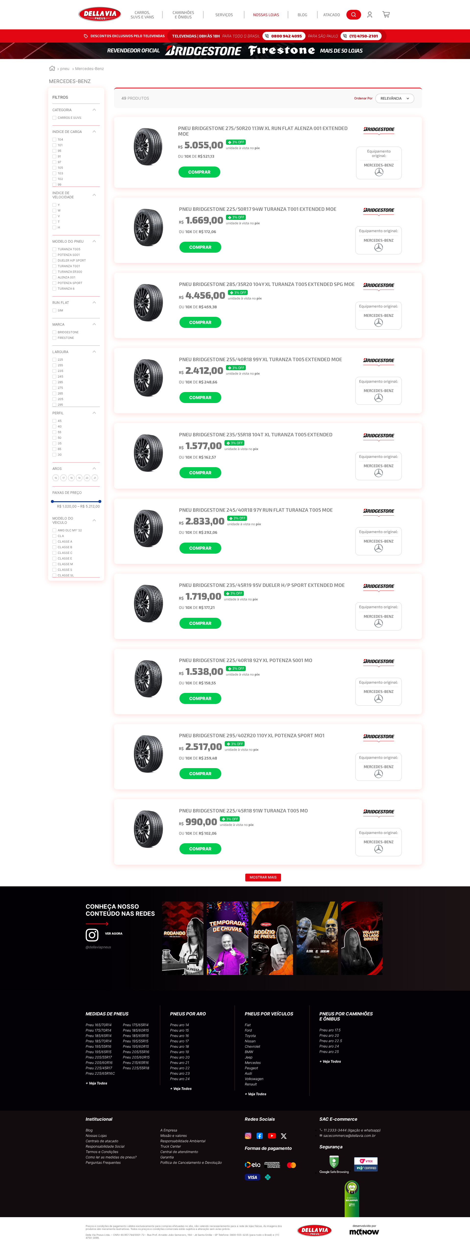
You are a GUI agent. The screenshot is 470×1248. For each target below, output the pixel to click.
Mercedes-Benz (89, 68)
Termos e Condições (102, 1152)
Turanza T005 (69, 249)
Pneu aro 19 (179, 1052)
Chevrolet (252, 1046)
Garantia (167, 1157)
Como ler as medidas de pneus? (111, 1157)
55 (59, 432)
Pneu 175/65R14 (136, 1025)
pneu (64, 68)
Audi (248, 1073)
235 (60, 371)
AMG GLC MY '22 (70, 530)
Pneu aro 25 (329, 1051)
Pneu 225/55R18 (136, 1068)
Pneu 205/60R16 (99, 1062)
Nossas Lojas (96, 1135)
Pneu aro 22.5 (330, 1041)
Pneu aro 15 (179, 1030)
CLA (61, 536)
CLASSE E (65, 558)
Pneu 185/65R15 (136, 1036)
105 (60, 167)
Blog (89, 1130)
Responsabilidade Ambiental (182, 1141)
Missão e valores (173, 1135)
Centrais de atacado (102, 1141)
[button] (76, 110)
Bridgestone (68, 332)
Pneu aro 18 (179, 1046)
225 (60, 359)
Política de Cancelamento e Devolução (191, 1162)
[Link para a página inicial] (52, 69)
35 (59, 443)
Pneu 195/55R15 (135, 1041)
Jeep (248, 1057)
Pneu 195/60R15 (136, 1046)
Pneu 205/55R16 (136, 1052)
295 (60, 404)
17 (63, 477)
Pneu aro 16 (179, 1036)
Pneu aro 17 (179, 1041)
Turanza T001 (69, 266)
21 (95, 477)
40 (60, 426)
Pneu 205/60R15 (136, 1057)
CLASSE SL (66, 575)
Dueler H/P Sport (72, 260)
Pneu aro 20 (180, 1057)
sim (60, 310)
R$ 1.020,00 (67, 506)
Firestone (66, 338)
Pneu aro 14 (179, 1025)
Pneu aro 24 (180, 1079)
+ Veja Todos (96, 1083)
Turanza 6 (66, 288)
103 (60, 173)
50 (59, 438)
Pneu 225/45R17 (99, 1068)
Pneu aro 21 (179, 1062)
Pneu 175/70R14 (98, 1030)
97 (59, 162)
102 (60, 179)
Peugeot (251, 1068)
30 (60, 454)
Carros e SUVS (69, 117)
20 (87, 477)
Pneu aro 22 (180, 1068)
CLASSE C (65, 553)
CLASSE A (65, 541)
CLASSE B (65, 547)
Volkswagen (254, 1079)
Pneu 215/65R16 (136, 1062)
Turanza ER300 (70, 271)
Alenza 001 (66, 277)
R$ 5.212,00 (89, 506)
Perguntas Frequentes (103, 1162)
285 (60, 382)
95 (59, 151)
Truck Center (170, 1146)
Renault (251, 1084)
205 (60, 399)
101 (60, 145)
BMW (249, 1052)
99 (59, 184)
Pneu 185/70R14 (99, 1041)
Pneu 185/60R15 (136, 1030)
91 (59, 156)
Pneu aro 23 (180, 1073)
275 (60, 388)
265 (60, 393)
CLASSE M (65, 564)
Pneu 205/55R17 (99, 1057)
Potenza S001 (69, 255)
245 (60, 376)
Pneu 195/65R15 (98, 1052)
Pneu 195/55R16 (98, 1046)
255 (60, 365)
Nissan (250, 1041)
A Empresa (168, 1130)
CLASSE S (65, 569)
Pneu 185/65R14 (99, 1036)
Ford (248, 1030)
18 (71, 477)
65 (59, 449)
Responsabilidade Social (105, 1146)
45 (59, 421)
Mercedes (253, 1062)
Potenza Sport (70, 283)
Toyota (250, 1036)
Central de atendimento (179, 1152)
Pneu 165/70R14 (99, 1025)
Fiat (248, 1025)
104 (60, 139)
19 (79, 477)
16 (56, 477)
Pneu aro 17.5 (330, 1030)
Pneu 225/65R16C (100, 1073)
